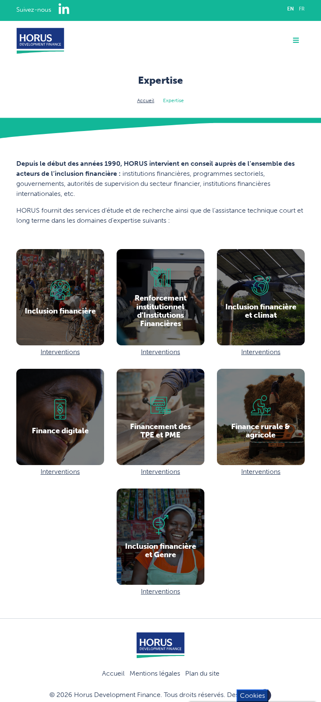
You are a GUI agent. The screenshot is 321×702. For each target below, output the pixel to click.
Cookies (252, 695)
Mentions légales (155, 673)
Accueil (145, 100)
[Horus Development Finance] (40, 41)
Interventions (60, 352)
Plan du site (202, 673)
